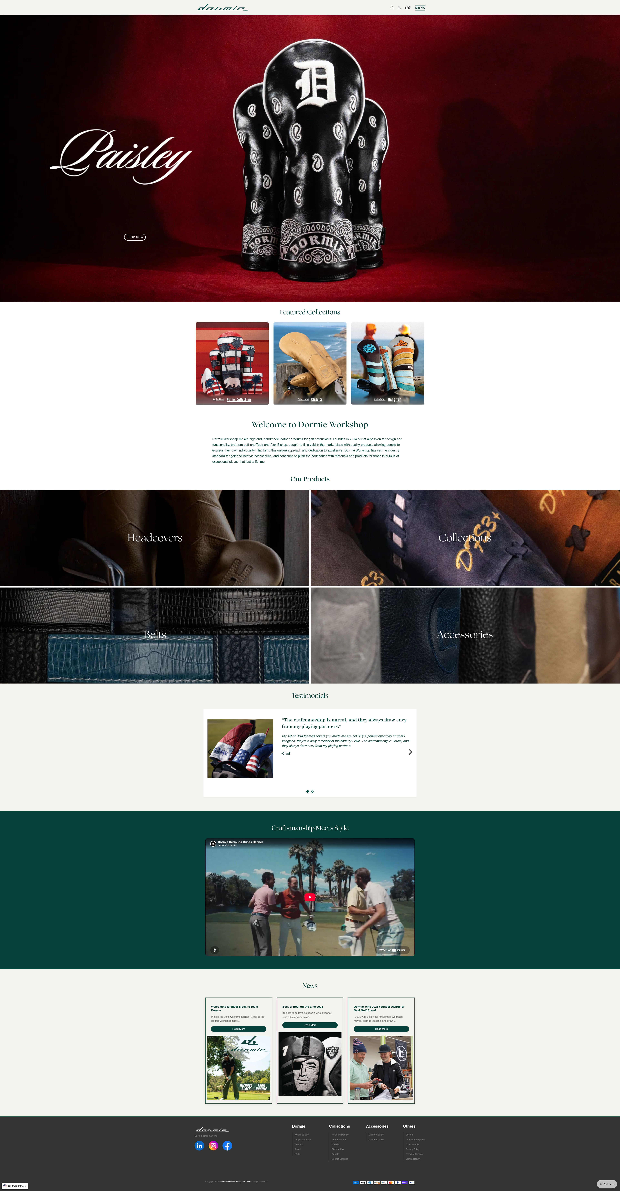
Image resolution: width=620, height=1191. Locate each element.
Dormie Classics (340, 1159)
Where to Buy (302, 1134)
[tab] (307, 791)
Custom (409, 1134)
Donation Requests (415, 1139)
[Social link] (199, 1145)
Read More (238, 1028)
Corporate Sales (303, 1139)
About (298, 1149)
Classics (310, 399)
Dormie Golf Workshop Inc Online (237, 1182)
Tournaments (412, 1144)
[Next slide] (410, 752)
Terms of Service (414, 1154)
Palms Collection (232, 399)
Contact (299, 1144)
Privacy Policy (412, 1149)
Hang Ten (387, 399)
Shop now (134, 237)
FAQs (297, 1154)
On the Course (376, 1134)
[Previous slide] (210, 752)
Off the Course (376, 1139)
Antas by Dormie (340, 1134)
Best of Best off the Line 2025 (302, 1007)
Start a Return (413, 1159)
